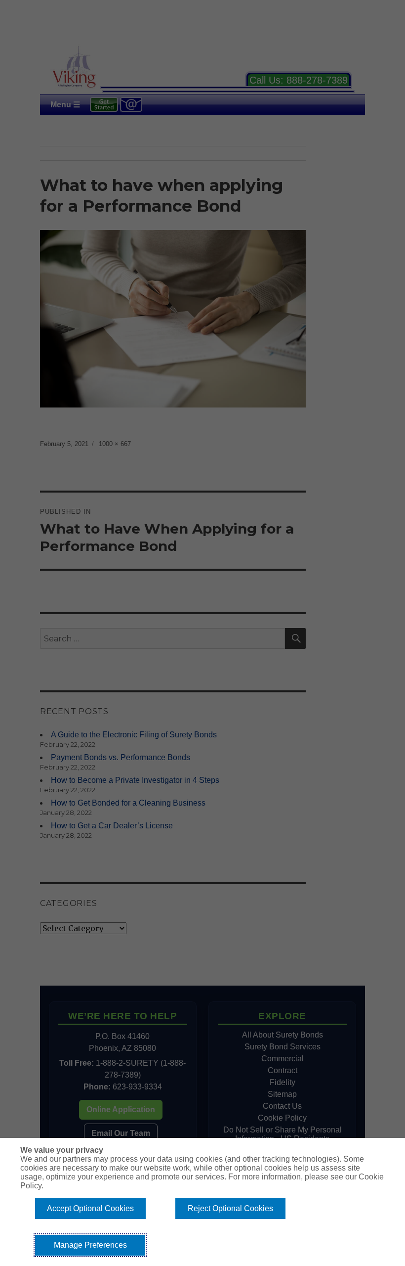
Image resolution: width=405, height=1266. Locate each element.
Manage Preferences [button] (90, 1245)
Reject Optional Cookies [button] (230, 1208)
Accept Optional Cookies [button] (90, 1208)
